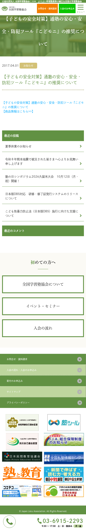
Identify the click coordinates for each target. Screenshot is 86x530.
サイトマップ (13, 392)
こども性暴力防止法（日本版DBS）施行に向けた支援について (41, 213)
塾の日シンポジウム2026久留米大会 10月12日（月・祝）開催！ (42, 178)
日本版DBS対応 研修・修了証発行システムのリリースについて (41, 196)
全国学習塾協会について (43, 284)
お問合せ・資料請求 (47, 9)
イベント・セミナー (43, 306)
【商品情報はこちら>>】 (18, 111)
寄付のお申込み (15, 381)
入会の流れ (43, 328)
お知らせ (28, 65)
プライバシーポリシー (18, 402)
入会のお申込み (67, 9)
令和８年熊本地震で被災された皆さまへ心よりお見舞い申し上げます (41, 161)
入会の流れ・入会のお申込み (22, 370)
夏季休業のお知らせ (18, 146)
